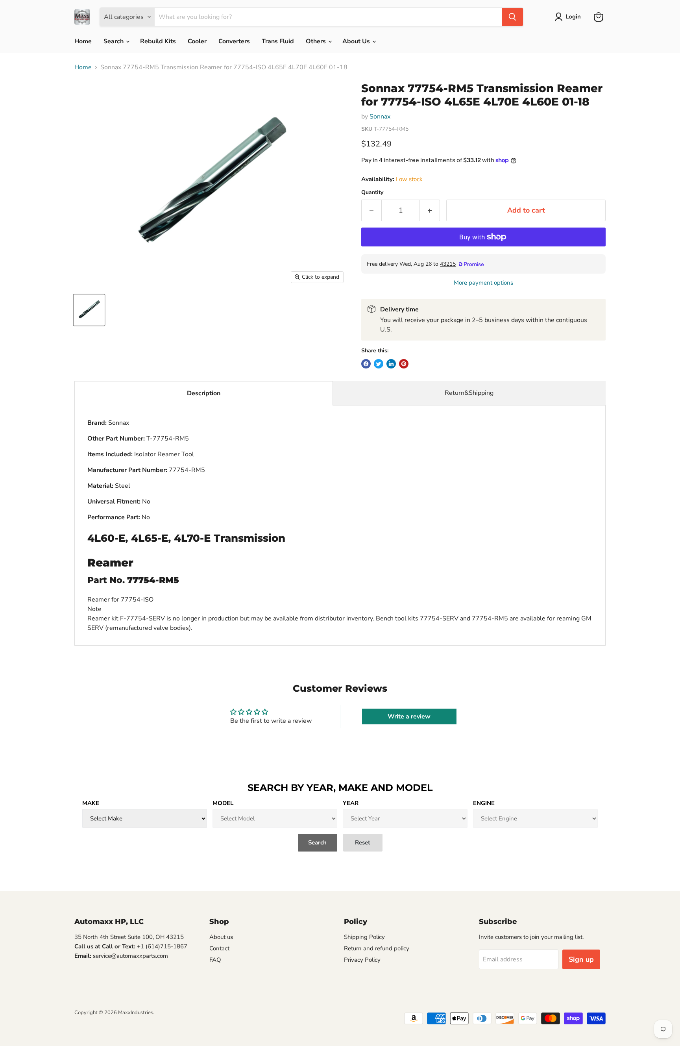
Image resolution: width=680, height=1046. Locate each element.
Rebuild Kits (158, 41)
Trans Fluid (278, 41)
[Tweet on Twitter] (378, 363)
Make (90, 803)
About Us (356, 41)
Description (203, 393)
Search (114, 41)
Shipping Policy (364, 937)
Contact (219, 948)
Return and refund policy (376, 948)
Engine (484, 803)
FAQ (215, 960)
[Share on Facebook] (366, 363)
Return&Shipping (469, 393)
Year (350, 803)
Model (223, 803)
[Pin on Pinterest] (403, 363)
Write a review (409, 716)
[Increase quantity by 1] (430, 210)
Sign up (581, 959)
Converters (234, 41)
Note (94, 609)
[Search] (512, 17)
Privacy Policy (362, 960)
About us (221, 937)
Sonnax (380, 116)
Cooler (197, 41)
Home (83, 41)
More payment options (483, 283)
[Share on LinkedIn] (391, 363)
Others (316, 41)
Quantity (372, 192)
